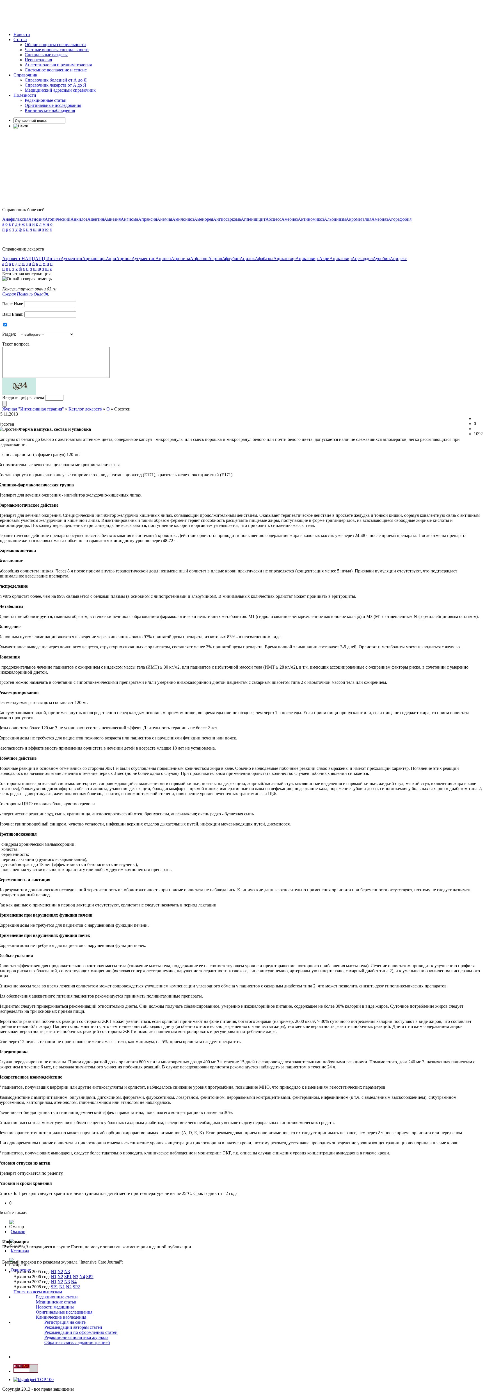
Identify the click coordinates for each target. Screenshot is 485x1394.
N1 (53, 1271)
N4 (82, 1276)
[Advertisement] (104, 15)
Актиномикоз (311, 219)
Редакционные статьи (46, 100)
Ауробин (381, 258)
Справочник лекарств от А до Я (55, 85)
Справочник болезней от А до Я (56, 80)
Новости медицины (55, 1307)
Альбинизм (335, 219)
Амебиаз (289, 219)
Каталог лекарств (85, 409)
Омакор (18, 1231)
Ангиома (129, 219)
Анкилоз (78, 219)
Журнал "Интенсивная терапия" (33, 409)
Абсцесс (273, 219)
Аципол (124, 258)
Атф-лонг (199, 258)
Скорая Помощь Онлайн (25, 294)
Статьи (20, 39)
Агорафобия (399, 219)
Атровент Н (13, 258)
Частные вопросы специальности (57, 49)
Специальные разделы (46, 54)
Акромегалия (358, 219)
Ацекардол (362, 258)
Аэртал (215, 258)
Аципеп (163, 258)
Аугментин (71, 258)
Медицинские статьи (56, 1302)
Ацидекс (398, 258)
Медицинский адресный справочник (60, 90)
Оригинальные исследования (53, 105)
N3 (67, 1271)
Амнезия (112, 219)
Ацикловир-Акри (99, 258)
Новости (21, 34)
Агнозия (36, 219)
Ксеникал (20, 1250)
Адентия (95, 219)
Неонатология (38, 59)
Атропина (180, 258)
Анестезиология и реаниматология (58, 64)
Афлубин (231, 258)
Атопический (57, 219)
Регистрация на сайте (65, 1322)
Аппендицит (253, 219)
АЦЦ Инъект (48, 258)
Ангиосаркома (227, 219)
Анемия (164, 219)
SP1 (68, 1276)
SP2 (89, 1276)
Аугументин (143, 258)
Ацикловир (284, 258)
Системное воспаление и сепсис (56, 69)
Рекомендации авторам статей (73, 1327)
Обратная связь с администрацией (77, 1342)
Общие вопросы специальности (55, 44)
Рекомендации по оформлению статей (81, 1332)
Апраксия (147, 219)
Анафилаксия (15, 219)
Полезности (24, 95)
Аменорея (203, 219)
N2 (60, 1271)
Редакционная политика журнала (76, 1337)
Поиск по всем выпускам (37, 1291)
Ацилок (247, 258)
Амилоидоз (183, 219)
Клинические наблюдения (50, 110)
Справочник (25, 75)
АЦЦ (30, 258)
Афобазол (264, 258)
